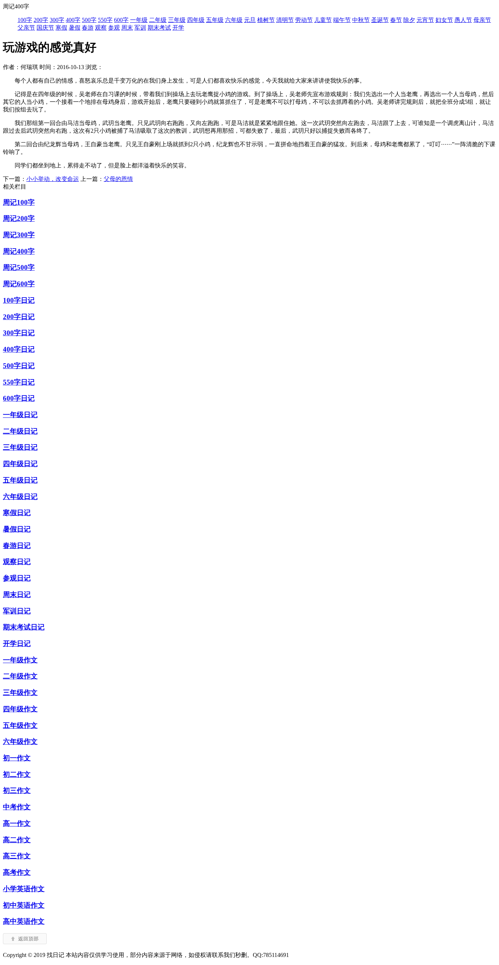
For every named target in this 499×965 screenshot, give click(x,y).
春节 (396, 20)
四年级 (196, 20)
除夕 (409, 20)
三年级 (177, 20)
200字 (41, 20)
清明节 (285, 20)
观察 (101, 27)
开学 (178, 27)
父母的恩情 (118, 179)
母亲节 (482, 20)
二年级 (158, 20)
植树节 (266, 20)
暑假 (74, 27)
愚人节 (463, 20)
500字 (89, 20)
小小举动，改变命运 (52, 179)
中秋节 (361, 20)
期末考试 (159, 27)
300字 (57, 20)
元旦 (250, 20)
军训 (140, 27)
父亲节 (26, 27)
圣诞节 (380, 20)
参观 (114, 27)
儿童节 (323, 20)
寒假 (61, 27)
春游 (88, 27)
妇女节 (444, 20)
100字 (25, 20)
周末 (127, 27)
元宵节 (425, 20)
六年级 (234, 20)
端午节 (342, 20)
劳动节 (304, 20)
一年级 (139, 20)
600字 (121, 20)
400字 (73, 20)
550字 (105, 20)
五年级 (215, 20)
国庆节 (45, 27)
